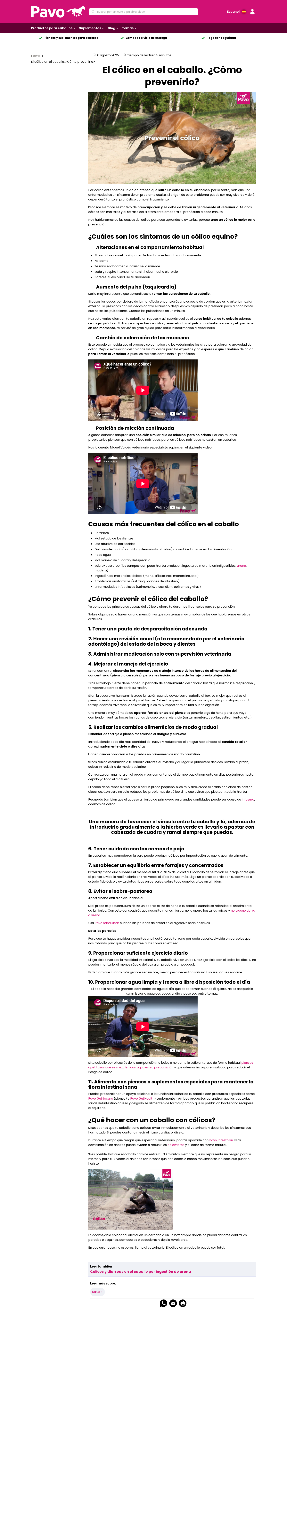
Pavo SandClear (107, 923)
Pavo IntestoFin (221, 1140)
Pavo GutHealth (142, 1098)
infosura (248, 799)
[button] (252, 11)
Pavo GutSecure (101, 1098)
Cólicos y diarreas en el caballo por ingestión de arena (140, 1271)
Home (36, 56)
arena (241, 565)
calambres (176, 1145)
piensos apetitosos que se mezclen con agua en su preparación (170, 1065)
